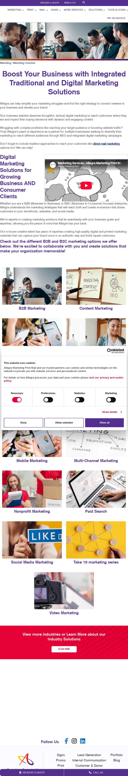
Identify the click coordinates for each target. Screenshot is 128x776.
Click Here (64, 649)
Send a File (70, 3)
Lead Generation (89, 755)
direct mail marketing (106, 144)
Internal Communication (89, 760)
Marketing (14, 10)
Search (84, 3)
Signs (54, 10)
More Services (73, 10)
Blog (116, 760)
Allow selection (64, 422)
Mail (42, 10)
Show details (109, 412)
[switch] (48, 400)
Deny (23, 422)
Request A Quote (49, 3)
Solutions (95, 10)
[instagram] (74, 741)
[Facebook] (66, 741)
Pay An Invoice (116, 18)
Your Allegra (117, 10)
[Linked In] (82, 741)
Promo (61, 760)
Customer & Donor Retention (89, 768)
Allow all (105, 422)
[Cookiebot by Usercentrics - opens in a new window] (109, 350)
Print (30, 10)
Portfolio (116, 755)
